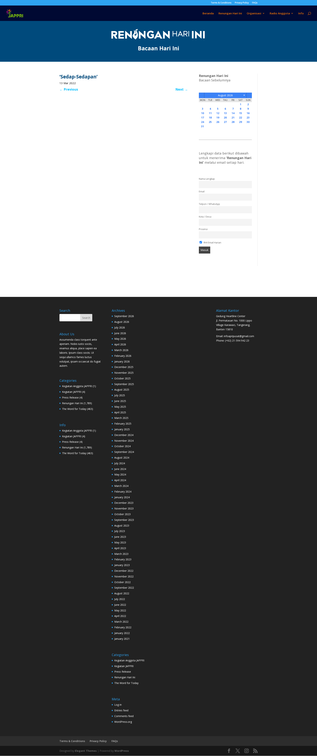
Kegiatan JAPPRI (71, 392)
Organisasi (254, 13)
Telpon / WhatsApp (209, 204)
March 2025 (121, 418)
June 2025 (120, 401)
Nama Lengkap (207, 178)
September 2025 (124, 384)
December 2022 (123, 570)
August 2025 (121, 389)
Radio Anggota (280, 13)
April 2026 (120, 344)
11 (210, 113)
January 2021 (122, 638)
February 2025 (122, 423)
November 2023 (124, 508)
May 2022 (120, 610)
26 (217, 122)
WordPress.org (123, 721)
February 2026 (122, 356)
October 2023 (122, 514)
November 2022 (124, 576)
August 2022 (121, 593)
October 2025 (122, 378)
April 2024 (120, 480)
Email (202, 191)
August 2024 (121, 457)
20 (225, 117)
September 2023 (124, 520)
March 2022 (121, 621)
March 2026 (121, 350)
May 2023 (120, 542)
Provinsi (203, 229)
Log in (118, 704)
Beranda (208, 13)
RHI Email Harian (212, 242)
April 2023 (120, 548)
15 (240, 113)
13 (225, 113)
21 (233, 117)
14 (233, 113)
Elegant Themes (86, 751)
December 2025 (123, 367)
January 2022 (122, 633)
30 (248, 122)
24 (202, 122)
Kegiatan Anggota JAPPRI (77, 386)
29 (240, 122)
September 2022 (124, 587)
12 (217, 113)
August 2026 (225, 95)
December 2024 (123, 435)
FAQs (255, 3)
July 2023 (119, 531)
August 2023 (121, 525)
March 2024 (121, 486)
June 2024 (120, 469)
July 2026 (119, 327)
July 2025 (119, 395)
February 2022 (122, 627)
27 (225, 122)
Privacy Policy (242, 3)
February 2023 (122, 559)
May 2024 (120, 474)
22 (240, 117)
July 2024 (119, 463)
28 (233, 122)
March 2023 (121, 554)
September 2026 (124, 316)
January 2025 (122, 429)
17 (202, 117)
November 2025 (124, 372)
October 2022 (122, 582)
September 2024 (124, 452)
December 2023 (123, 502)
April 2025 (120, 412)
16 (248, 113)
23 (248, 117)
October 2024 (122, 446)
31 (202, 126)
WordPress (121, 751)
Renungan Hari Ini (230, 13)
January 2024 (122, 497)
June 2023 (120, 536)
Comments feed (124, 716)
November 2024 (124, 440)
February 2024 (122, 491)
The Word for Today (74, 409)
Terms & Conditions (221, 3)
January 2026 (122, 361)
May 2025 (120, 406)
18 (210, 117)
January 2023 (122, 565)
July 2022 (119, 599)
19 (217, 117)
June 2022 (120, 604)
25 (210, 122)
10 (202, 113)
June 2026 (120, 333)
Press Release (70, 397)
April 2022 (120, 616)
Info (301, 13)
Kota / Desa (205, 216)
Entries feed (121, 710)
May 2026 (120, 338)
